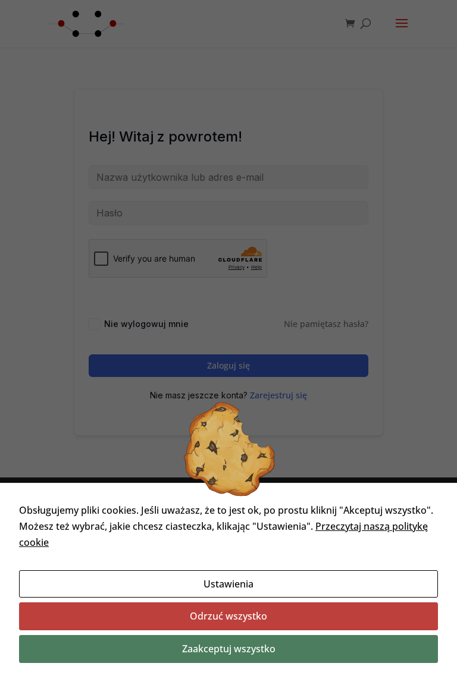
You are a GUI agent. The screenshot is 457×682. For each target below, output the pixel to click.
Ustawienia (228, 583)
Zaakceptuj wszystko (229, 648)
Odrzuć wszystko (228, 616)
